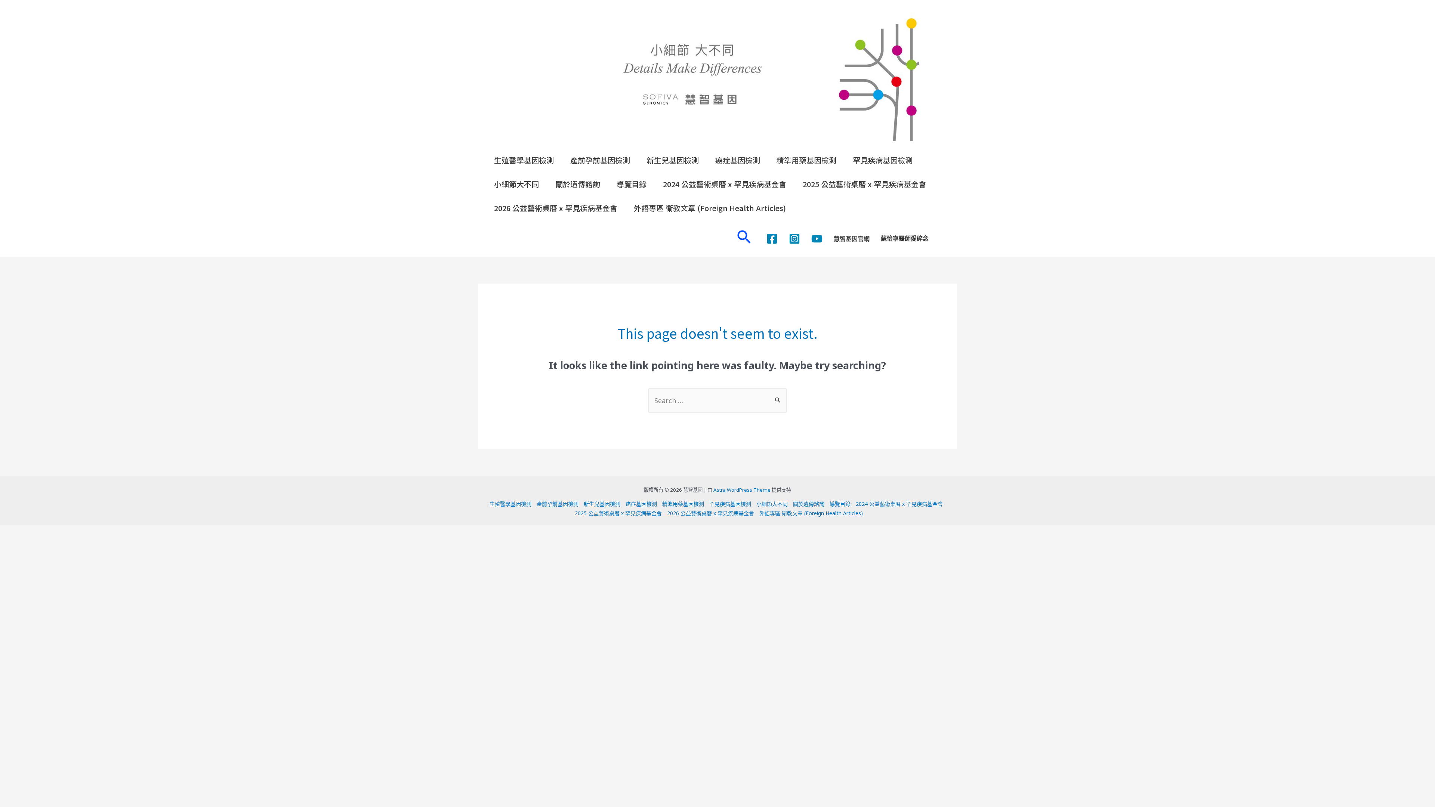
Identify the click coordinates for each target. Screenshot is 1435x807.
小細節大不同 (516, 184)
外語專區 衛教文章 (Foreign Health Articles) (710, 207)
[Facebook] (772, 238)
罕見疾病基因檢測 (883, 160)
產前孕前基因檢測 (600, 160)
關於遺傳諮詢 (577, 184)
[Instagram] (794, 238)
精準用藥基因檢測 (806, 160)
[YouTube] (817, 238)
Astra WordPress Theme (742, 489)
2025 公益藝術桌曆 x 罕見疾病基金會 (864, 184)
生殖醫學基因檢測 (524, 160)
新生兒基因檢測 (672, 160)
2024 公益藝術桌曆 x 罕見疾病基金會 (724, 184)
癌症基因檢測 (737, 160)
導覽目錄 (631, 184)
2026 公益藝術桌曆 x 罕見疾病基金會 (555, 207)
